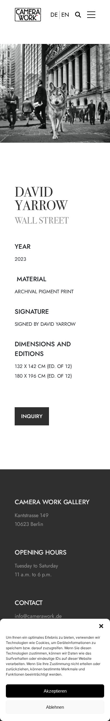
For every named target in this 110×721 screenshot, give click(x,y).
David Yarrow (41, 200)
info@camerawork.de (38, 616)
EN (65, 15)
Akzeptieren (55, 690)
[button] (101, 626)
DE (54, 15)
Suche (78, 14)
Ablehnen (55, 707)
